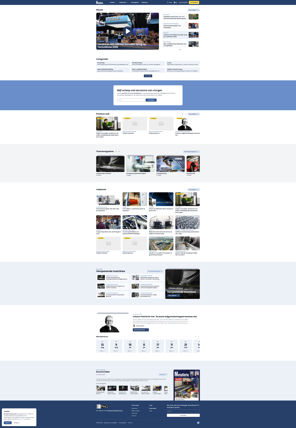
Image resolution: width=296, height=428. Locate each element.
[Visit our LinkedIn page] (198, 422)
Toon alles (148, 76)
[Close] (33, 411)
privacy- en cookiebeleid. (24, 419)
